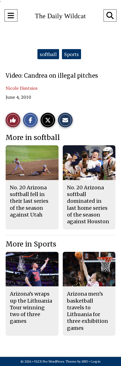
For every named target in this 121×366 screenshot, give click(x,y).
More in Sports (31, 244)
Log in (95, 361)
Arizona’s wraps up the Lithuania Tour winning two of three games (31, 307)
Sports (71, 54)
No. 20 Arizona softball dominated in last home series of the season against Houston (88, 204)
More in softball (33, 137)
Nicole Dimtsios (21, 88)
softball (48, 54)
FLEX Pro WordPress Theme (55, 361)
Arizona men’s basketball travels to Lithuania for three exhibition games (87, 311)
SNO (85, 361)
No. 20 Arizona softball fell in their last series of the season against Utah (29, 201)
